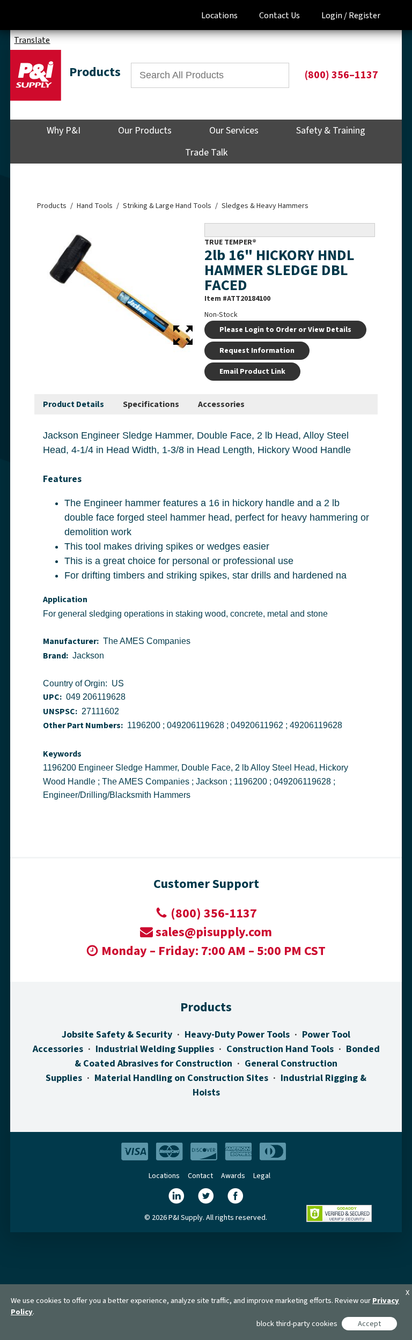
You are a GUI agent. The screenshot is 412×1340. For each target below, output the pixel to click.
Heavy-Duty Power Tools (237, 1034)
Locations (219, 15)
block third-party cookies (296, 1323)
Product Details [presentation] (73, 404)
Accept (369, 1323)
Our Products (145, 130)
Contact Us (279, 15)
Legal (261, 1176)
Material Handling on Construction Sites (181, 1078)
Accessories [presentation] (221, 404)
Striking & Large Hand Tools (167, 206)
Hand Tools (95, 206)
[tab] (73, 405)
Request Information (257, 350)
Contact (200, 1176)
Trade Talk (206, 152)
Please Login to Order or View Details (285, 329)
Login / (334, 15)
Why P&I (63, 130)
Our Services (234, 130)
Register (364, 15)
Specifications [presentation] (151, 404)
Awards (233, 1176)
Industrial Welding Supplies (154, 1049)
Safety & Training (330, 130)
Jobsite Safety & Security (117, 1034)
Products (52, 206)
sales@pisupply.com (214, 932)
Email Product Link (252, 371)
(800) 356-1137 (214, 913)
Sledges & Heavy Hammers (265, 206)
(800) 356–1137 (341, 75)
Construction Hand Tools (280, 1049)
